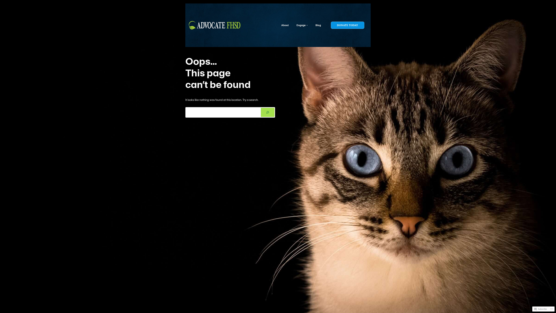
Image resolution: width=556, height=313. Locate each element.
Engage (301, 25)
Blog (318, 25)
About (285, 25)
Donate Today (347, 25)
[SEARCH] (267, 112)
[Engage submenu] (307, 25)
